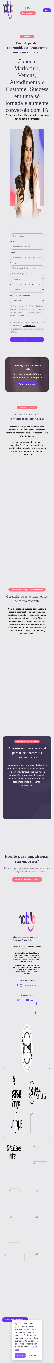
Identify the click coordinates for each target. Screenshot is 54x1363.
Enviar (27, 339)
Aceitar (20, 1355)
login (47, 10)
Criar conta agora (27, 384)
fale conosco (28, 13)
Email (12, 242)
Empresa (13, 263)
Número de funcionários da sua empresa (25, 285)
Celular (12, 252)
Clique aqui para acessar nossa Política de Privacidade (25, 938)
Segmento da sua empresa (20, 295)
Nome (12, 231)
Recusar (33, 1355)
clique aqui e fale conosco (27, 879)
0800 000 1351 (30, 985)
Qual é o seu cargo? (17, 274)
